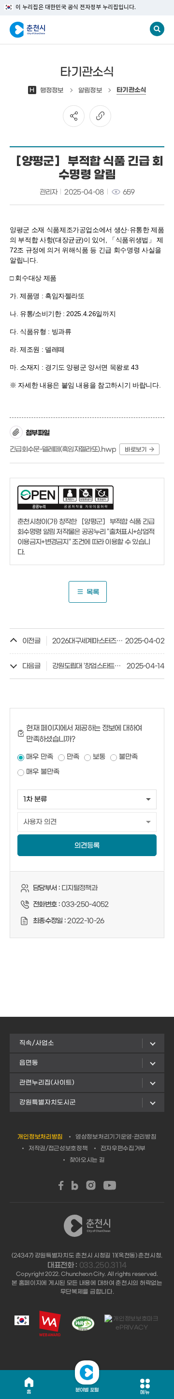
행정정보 (46, 90)
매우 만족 (39, 757)
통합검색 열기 (157, 29)
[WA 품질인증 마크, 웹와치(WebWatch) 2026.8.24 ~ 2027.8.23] (83, 1323)
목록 (93, 592)
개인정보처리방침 (40, 1137)
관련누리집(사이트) (46, 1082)
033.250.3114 (103, 1265)
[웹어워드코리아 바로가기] (50, 1323)
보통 (99, 757)
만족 (73, 757)
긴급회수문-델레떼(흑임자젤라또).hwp (63, 449)
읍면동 (28, 1063)
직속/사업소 (36, 1043)
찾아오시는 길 (87, 1160)
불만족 (128, 757)
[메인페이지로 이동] (57, 30)
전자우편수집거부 (123, 1148)
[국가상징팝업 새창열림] (21, 1323)
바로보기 (135, 449)
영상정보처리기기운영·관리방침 (116, 1137)
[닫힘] (87, 1372)
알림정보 (90, 90)
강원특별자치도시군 (47, 1102)
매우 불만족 (42, 772)
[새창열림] (61, 1185)
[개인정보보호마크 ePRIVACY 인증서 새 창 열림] (132, 1323)
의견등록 (87, 846)
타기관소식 (131, 90)
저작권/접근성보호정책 (58, 1148)
